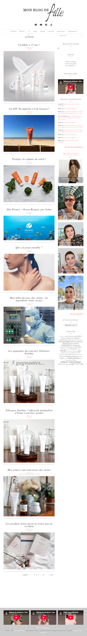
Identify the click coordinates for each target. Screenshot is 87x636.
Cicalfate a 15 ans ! (29, 44)
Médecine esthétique (71, 351)
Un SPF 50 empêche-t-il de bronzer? (29, 108)
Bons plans (61, 31)
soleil (62, 358)
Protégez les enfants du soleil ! (29, 159)
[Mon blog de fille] (43, 20)
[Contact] (36, 25)
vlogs (67, 364)
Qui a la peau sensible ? (29, 247)
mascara (79, 349)
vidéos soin (61, 364)
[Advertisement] (29, 592)
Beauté (21, 31)
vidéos (74, 360)
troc (80, 358)
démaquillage (64, 341)
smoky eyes (79, 356)
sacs (77, 354)
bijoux (63, 338)
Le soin (29, 49)
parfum (63, 353)
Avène (79, 336)
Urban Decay (69, 360)
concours (62, 339)
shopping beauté (70, 356)
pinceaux (68, 353)
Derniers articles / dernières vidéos (71, 154)
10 (43, 575)
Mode (35, 31)
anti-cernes (62, 336)
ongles (79, 351)
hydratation (67, 345)
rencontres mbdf (63, 354)
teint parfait (73, 358)
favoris (65, 343)
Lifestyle (51, 31)
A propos (13, 31)
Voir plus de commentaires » (74, 147)
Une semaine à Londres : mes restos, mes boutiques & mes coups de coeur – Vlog (70, 112)
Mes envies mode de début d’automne (68, 105)
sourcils (65, 358)
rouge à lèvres (72, 354)
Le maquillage (29, 474)
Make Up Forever (65, 349)
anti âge (74, 336)
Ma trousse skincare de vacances (71, 242)
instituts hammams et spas (68, 347)
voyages (72, 364)
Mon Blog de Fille (19, 630)
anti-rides (69, 336)
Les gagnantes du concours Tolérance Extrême (29, 352)
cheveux (77, 338)
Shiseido (61, 356)
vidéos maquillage (70, 362)
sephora (80, 354)
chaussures (69, 338)
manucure (73, 349)
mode (63, 350)
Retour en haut (43, 628)
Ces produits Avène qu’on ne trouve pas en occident (29, 525)
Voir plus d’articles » (76, 314)
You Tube (79, 364)
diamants (79, 340)
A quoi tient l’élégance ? (70, 108)
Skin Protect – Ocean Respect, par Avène (29, 209)
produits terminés (75, 353)
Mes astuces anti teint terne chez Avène (29, 469)
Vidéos (42, 31)
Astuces (21, 474)
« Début (25, 575)
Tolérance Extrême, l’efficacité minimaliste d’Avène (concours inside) (29, 411)
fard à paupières (76, 341)
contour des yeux (72, 340)
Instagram (76, 345)
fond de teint (74, 343)
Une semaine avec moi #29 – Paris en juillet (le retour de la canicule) (70, 305)
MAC (79, 347)
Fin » (52, 575)
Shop (29, 31)
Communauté (72, 31)
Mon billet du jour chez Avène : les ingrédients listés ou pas (29, 299)
